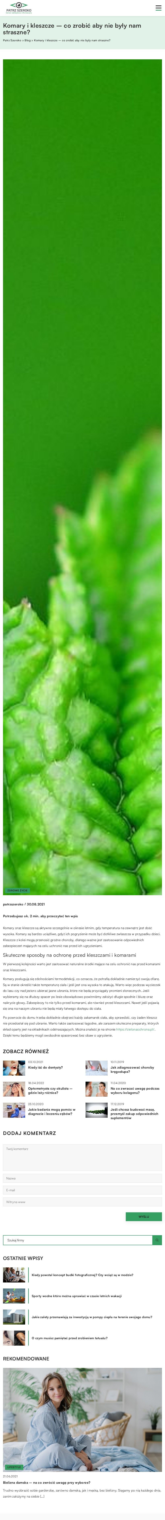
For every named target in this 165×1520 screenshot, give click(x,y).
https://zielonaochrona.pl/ (135, 1029)
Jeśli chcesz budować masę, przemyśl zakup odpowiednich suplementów (134, 1113)
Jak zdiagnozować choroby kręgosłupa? (132, 1069)
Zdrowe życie (17, 890)
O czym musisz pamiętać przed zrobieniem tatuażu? (69, 1338)
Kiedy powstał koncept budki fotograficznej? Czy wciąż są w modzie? (82, 1275)
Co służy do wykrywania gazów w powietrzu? (38, 1483)
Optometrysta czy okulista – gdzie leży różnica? (50, 1090)
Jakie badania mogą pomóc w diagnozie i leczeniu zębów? (51, 1111)
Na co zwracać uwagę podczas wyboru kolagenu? (135, 1090)
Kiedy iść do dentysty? (45, 1067)
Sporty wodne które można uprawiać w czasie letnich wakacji (77, 1296)
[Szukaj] (157, 1240)
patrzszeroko (13, 904)
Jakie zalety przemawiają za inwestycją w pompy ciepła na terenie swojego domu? (92, 1317)
